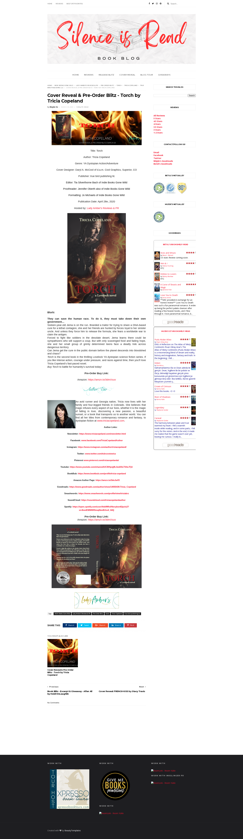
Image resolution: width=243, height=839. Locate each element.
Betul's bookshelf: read (175, 244)
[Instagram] (157, 3)
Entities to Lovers (168, 274)
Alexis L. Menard (167, 255)
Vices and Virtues (168, 252)
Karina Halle (161, 389)
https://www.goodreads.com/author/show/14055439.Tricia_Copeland (102, 487)
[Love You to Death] (157, 301)
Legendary (159, 407)
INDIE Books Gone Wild (63, 85)
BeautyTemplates (73, 830)
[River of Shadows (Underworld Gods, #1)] (194, 403)
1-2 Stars (158, 132)
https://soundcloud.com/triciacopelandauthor (103, 500)
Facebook (158, 155)
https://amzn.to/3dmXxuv (102, 379)
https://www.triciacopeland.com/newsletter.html (102, 434)
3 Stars (157, 129)
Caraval (158, 418)
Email (156, 152)
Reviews (59, 4)
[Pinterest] (160, 3)
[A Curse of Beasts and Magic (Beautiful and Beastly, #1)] (157, 291)
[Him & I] (157, 269)
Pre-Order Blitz (107, 85)
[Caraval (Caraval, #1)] (194, 424)
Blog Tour (146, 75)
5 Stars (157, 118)
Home (49, 4)
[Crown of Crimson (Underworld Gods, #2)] (194, 392)
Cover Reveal (127, 75)
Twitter (157, 158)
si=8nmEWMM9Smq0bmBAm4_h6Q (96, 510)
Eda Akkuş (160, 365)
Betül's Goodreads (163, 163)
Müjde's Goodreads (163, 161)
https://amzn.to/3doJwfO (108, 480)
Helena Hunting (167, 266)
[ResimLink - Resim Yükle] (115, 801)
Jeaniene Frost (167, 290)
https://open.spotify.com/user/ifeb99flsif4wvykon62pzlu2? (101, 506)
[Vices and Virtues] (157, 259)
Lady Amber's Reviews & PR (87, 85)
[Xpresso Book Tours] (69, 808)
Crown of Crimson (163, 386)
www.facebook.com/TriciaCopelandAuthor (102, 440)
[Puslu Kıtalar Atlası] (194, 345)
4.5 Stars (158, 121)
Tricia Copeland (130, 85)
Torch (119, 85)
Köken (157, 363)
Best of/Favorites (75, 4)
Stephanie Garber (162, 410)
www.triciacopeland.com (110, 420)
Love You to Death (169, 295)
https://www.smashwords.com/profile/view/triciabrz (103, 493)
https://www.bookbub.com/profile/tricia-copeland (102, 473)
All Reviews (159, 115)
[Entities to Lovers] (157, 280)
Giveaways (164, 75)
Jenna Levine (166, 298)
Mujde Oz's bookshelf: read (175, 331)
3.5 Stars (158, 127)
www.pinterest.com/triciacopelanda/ (101, 460)
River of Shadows (162, 397)
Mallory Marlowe (167, 276)
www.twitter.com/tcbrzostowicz (100, 453)
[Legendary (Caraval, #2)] (194, 414)
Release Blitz (106, 75)
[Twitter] (153, 3)
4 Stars (157, 124)
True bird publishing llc (132, 614)
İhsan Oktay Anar (162, 342)
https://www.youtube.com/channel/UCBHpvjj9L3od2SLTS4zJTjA (101, 467)
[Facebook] (149, 3)
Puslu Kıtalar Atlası (163, 339)
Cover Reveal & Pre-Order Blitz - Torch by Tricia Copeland (60, 672)
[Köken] (194, 369)
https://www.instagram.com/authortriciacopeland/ (102, 447)
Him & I (163, 263)
